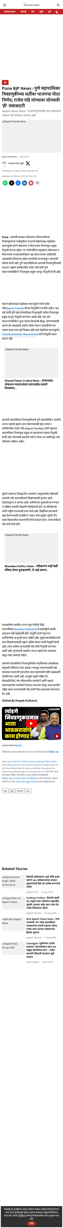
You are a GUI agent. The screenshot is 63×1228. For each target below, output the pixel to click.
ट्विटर (11, 778)
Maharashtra (13, 765)
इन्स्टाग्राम (17, 778)
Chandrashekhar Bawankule (19, 334)
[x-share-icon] (11, 185)
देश (33, 11)
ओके (31, 1223)
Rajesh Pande (14, 308)
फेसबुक (5, 778)
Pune (28, 765)
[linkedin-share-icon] (24, 185)
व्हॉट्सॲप (47, 778)
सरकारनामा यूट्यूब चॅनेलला (26, 782)
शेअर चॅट (25, 778)
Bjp (12, 790)
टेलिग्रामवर (34, 778)
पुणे (49, 11)
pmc (28, 790)
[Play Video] (31, 723)
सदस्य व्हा (18, 745)
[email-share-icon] (31, 185)
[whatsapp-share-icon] (5, 185)
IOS (42, 771)
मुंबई (41, 11)
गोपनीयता (21, 1216)
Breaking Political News (46, 761)
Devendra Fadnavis (24, 629)
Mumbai (37, 765)
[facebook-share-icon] (18, 185)
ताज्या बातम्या (9, 11)
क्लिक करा (54, 752)
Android (32, 771)
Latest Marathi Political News (20, 761)
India (22, 765)
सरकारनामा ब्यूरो (16, 163)
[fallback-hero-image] (13, 881)
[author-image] (4, 163)
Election (20, 790)
